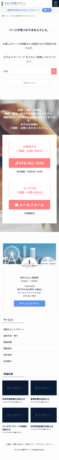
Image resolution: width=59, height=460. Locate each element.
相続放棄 (7, 341)
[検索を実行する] (54, 71)
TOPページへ (29, 82)
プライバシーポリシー (45, 444)
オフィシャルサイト (29, 303)
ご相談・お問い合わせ (14, 444)
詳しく (47, 10)
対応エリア (29, 444)
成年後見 (7, 354)
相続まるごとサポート (13, 329)
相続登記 (7, 348)
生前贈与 (7, 361)
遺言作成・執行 (10, 335)
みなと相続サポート (13, 3)
